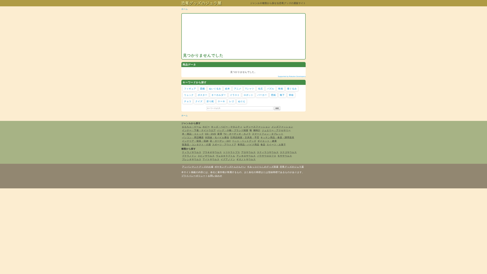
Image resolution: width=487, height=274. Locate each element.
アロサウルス (248, 152)
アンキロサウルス (246, 156)
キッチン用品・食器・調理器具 (277, 137)
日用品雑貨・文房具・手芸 (244, 137)
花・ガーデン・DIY (220, 141)
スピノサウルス (206, 156)
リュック (189, 95)
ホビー (206, 127)
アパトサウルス (211, 159)
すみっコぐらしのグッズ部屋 (263, 167)
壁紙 (273, 95)
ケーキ (221, 101)
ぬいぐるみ (215, 88)
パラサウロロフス (266, 156)
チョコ (187, 101)
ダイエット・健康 (267, 141)
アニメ (237, 88)
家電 (219, 134)
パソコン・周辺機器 (193, 137)
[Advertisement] (243, 34)
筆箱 (291, 95)
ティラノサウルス (191, 152)
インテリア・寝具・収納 (195, 141)
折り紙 (210, 101)
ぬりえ (241, 101)
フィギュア (190, 88)
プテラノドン (189, 156)
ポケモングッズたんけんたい (230, 167)
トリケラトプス (231, 152)
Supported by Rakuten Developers (292, 76)
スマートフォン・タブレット (267, 134)
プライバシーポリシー (193, 176)
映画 (280, 88)
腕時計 (256, 130)
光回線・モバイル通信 (217, 137)
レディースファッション (257, 127)
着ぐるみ (292, 88)
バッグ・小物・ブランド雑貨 (232, 130)
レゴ (231, 101)
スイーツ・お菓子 (276, 144)
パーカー (262, 95)
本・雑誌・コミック (193, 134)
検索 (277, 108)
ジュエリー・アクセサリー (276, 130)
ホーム (184, 9)
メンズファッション (282, 127)
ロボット (248, 95)
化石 (260, 88)
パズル (270, 88)
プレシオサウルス (191, 159)
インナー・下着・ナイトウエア (199, 130)
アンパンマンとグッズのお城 (197, 167)
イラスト (235, 95)
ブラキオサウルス (212, 152)
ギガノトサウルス (246, 159)
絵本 (227, 88)
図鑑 (202, 88)
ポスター (202, 95)
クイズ (199, 101)
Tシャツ (249, 88)
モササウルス (284, 156)
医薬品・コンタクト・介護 (196, 144)
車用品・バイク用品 (248, 144)
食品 (262, 144)
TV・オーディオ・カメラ (237, 134)
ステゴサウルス (288, 152)
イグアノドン (228, 159)
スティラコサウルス (268, 152)
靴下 (282, 95)
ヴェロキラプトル (225, 156)
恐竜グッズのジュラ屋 (201, 3)
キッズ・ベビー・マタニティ (226, 127)
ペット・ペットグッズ (244, 141)
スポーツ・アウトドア (224, 144)
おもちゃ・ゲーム (191, 127)
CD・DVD (210, 134)
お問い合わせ (215, 176)
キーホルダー (218, 95)
